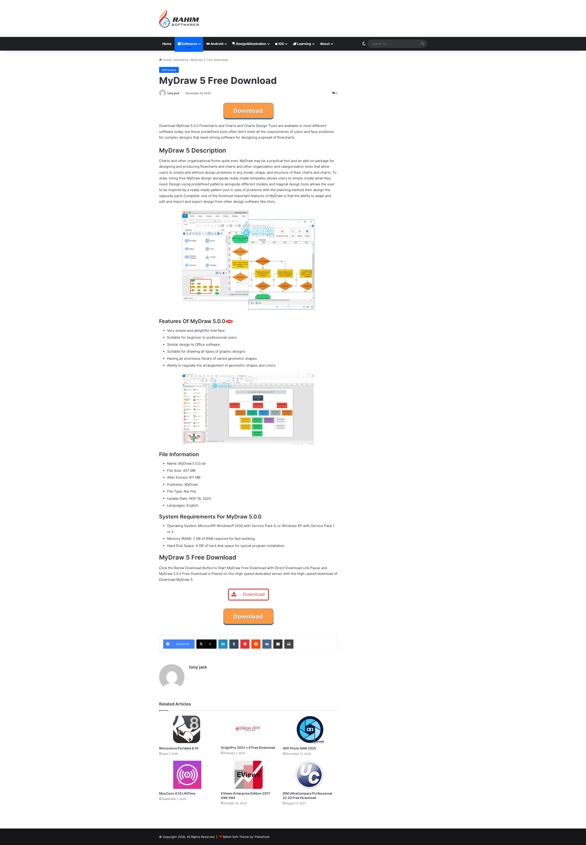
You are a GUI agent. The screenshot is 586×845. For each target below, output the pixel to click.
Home (166, 44)
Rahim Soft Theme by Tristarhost (246, 837)
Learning (303, 44)
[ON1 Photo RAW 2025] (310, 729)
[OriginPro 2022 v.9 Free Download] (248, 729)
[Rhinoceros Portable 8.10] (186, 729)
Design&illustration (250, 44)
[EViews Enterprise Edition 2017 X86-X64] (248, 775)
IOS (281, 44)
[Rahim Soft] (179, 18)
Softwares (189, 44)
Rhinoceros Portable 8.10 (178, 748)
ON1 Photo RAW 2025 (299, 748)
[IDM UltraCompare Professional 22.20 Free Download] (310, 775)
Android (216, 44)
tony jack (173, 93)
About (325, 44)
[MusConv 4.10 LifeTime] (186, 775)
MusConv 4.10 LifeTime (177, 793)
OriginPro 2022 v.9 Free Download (248, 747)
